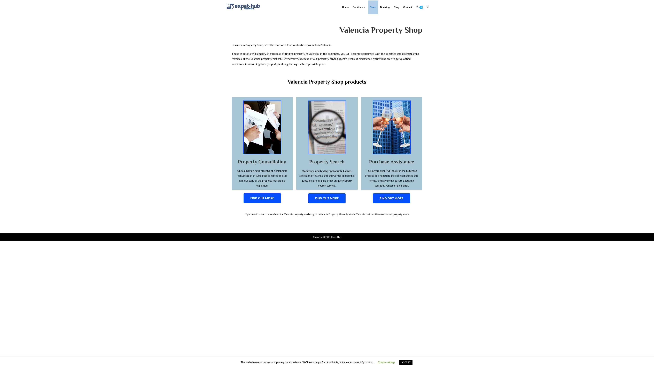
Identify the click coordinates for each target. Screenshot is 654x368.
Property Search (327, 161)
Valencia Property (328, 214)
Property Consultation (262, 161)
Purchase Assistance (391, 161)
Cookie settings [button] (386, 362)
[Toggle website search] (428, 7)
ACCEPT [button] (405, 362)
